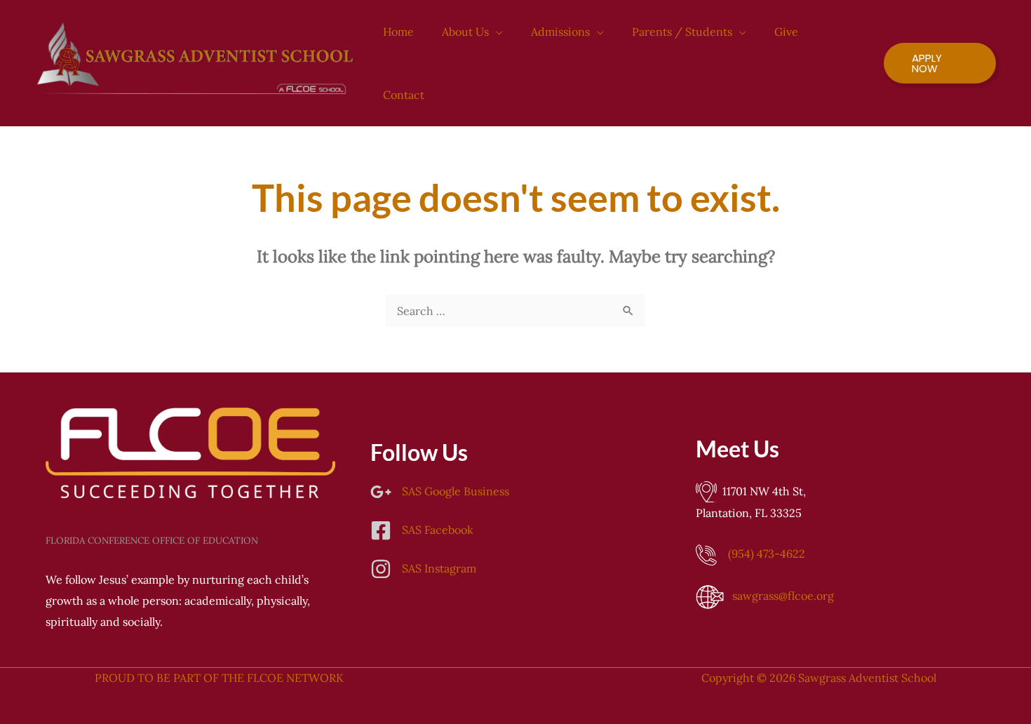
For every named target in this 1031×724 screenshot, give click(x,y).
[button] (496, 32)
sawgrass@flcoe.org (783, 596)
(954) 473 (766, 554)
